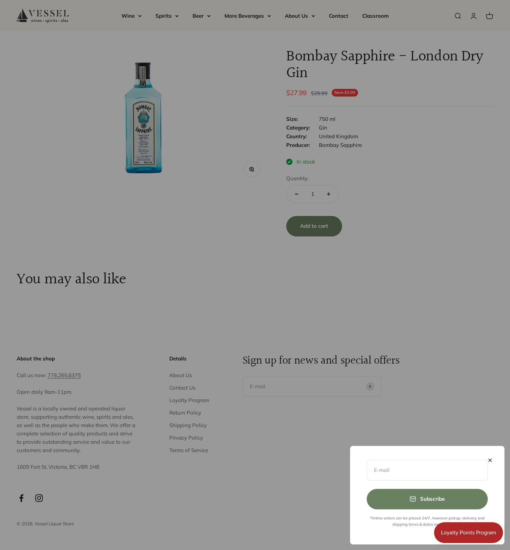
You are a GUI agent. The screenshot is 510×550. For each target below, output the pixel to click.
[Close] (490, 460)
